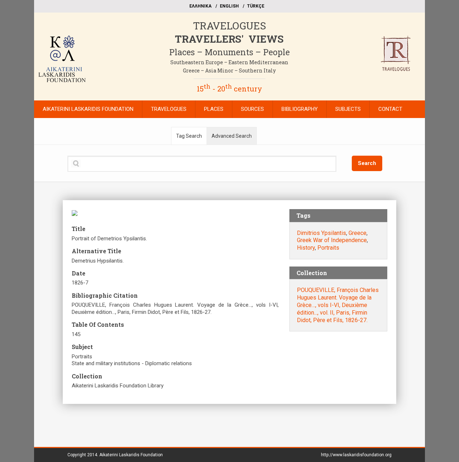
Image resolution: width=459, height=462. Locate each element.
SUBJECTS (348, 109)
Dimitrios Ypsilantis (321, 233)
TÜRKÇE (255, 6)
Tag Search (189, 136)
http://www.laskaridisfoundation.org (356, 454)
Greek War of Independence (332, 240)
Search (367, 163)
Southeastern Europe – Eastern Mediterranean (229, 62)
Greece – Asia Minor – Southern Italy (229, 70)
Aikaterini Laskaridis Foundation (131, 454)
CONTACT (390, 109)
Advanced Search (232, 136)
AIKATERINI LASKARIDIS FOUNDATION (88, 109)
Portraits (328, 247)
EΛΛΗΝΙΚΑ (200, 6)
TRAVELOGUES (229, 25)
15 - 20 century (229, 88)
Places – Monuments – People (229, 52)
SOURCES (252, 109)
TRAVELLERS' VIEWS (229, 39)
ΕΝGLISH (229, 6)
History (306, 247)
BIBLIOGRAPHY (299, 109)
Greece (357, 233)
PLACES (213, 109)
